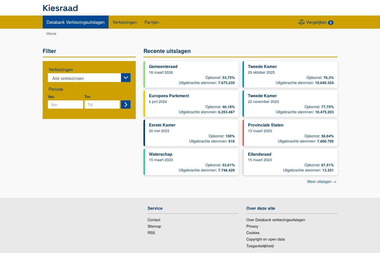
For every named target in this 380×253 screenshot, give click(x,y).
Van (51, 96)
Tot (87, 96)
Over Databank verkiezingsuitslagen (275, 219)
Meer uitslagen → (321, 181)
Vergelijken (318, 22)
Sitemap (154, 226)
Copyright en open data (265, 239)
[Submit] (126, 104)
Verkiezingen (124, 22)
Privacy (252, 226)
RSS (151, 232)
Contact (154, 219)
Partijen (152, 22)
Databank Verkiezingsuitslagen (76, 22)
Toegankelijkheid (260, 245)
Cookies (253, 232)
